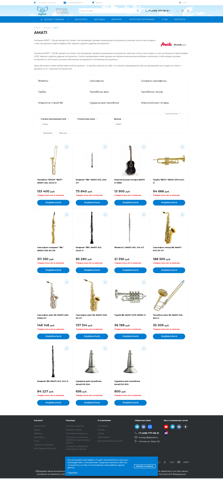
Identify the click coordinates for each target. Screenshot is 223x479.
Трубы (42, 91)
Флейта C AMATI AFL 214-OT (129, 247)
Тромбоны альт (99, 91)
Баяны (37, 430)
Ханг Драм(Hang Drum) (45, 448)
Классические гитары (155, 102)
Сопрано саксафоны (153, 80)
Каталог (38, 420)
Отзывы (101, 430)
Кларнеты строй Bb (50, 102)
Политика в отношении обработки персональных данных (78, 440)
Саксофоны (97, 80)
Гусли (36, 441)
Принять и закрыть (145, 466)
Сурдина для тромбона (104, 102)
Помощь (70, 420)
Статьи (101, 433)
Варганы (38, 433)
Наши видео (103, 437)
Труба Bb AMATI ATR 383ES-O (130, 315)
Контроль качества (74, 426)
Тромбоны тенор (152, 91)
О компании (104, 420)
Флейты (43, 80)
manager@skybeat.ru (75, 2)
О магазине (103, 426)
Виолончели (40, 426)
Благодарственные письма (110, 441)
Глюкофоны (39, 437)
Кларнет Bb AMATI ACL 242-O (52, 381)
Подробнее (72, 472)
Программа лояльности (76, 433)
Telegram (98, 2)
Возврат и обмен (74, 430)
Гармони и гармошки (44, 445)
